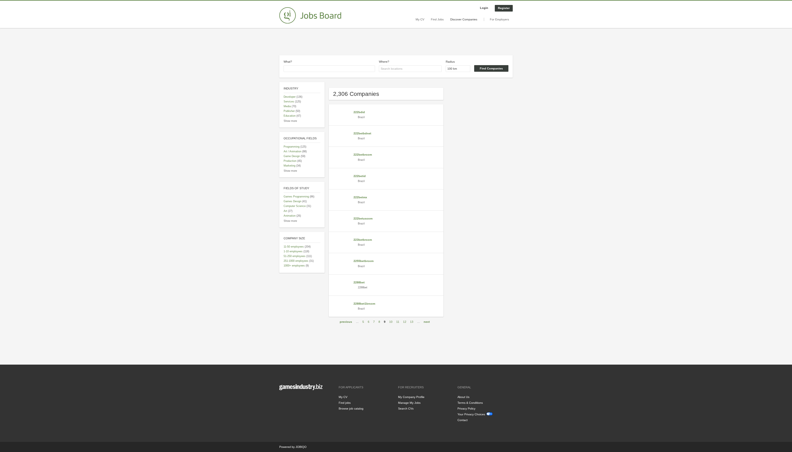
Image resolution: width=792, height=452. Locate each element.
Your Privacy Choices (471, 414)
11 (397, 321)
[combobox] (329, 68)
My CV (420, 19)
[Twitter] (289, 399)
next (427, 321)
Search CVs (406, 408)
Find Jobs (437, 19)
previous (346, 321)
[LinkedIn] (295, 399)
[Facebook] (282, 399)
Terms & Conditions (470, 402)
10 (390, 321)
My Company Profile (411, 397)
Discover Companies (463, 19)
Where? (384, 61)
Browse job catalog (351, 408)
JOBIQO (301, 446)
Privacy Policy (466, 408)
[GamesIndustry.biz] (310, 15)
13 (411, 321)
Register (504, 8)
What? (288, 61)
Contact (462, 420)
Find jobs (345, 402)
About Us (463, 397)
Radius (450, 61)
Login (484, 7)
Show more (290, 121)
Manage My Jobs (409, 402)
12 (404, 321)
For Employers (499, 19)
